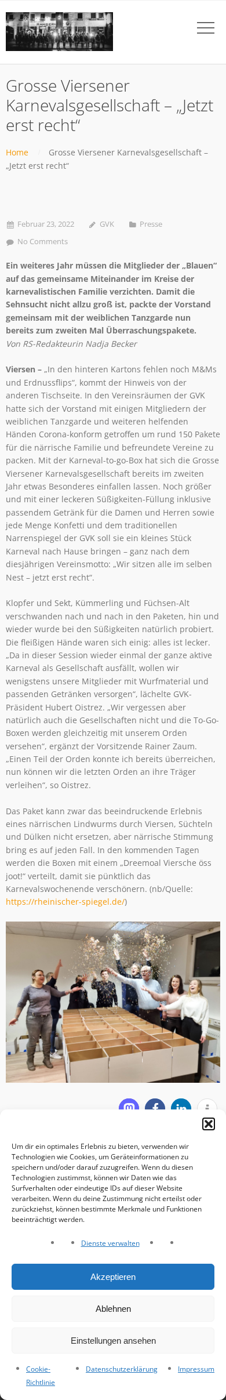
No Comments (42, 241)
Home (17, 152)
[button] (208, 1124)
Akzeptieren (113, 1277)
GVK (107, 224)
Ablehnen (113, 1309)
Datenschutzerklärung (122, 1369)
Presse (151, 224)
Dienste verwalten (110, 1243)
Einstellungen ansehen (113, 1340)
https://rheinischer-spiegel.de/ (65, 901)
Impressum (196, 1369)
